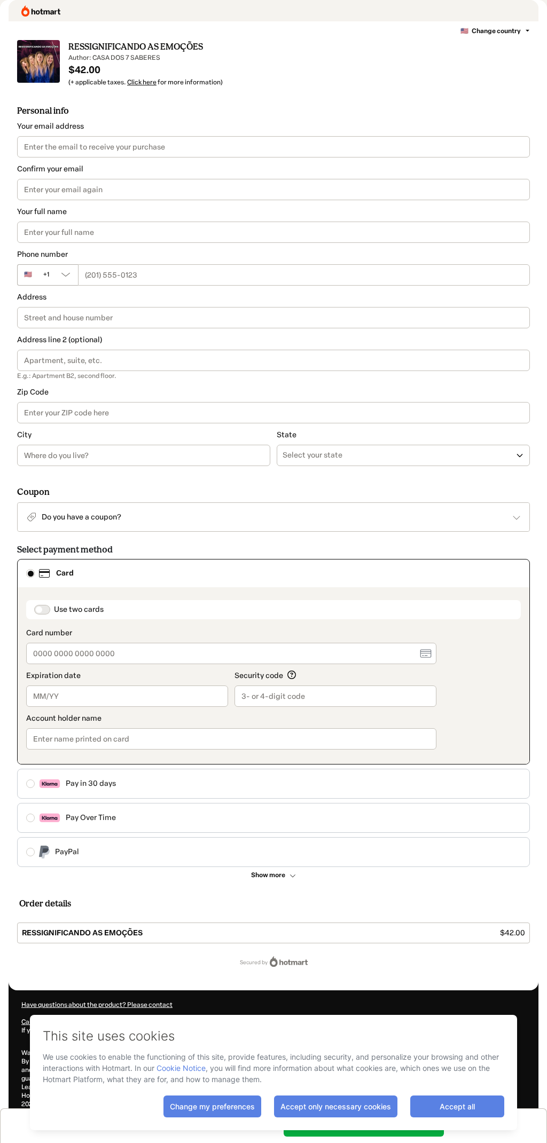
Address (31, 297)
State (286, 434)
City (24, 434)
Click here (142, 82)
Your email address (50, 126)
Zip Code (33, 392)
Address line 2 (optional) (59, 339)
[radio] (30, 573)
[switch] (42, 609)
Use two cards (79, 609)
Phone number (42, 254)
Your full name (42, 211)
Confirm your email (50, 169)
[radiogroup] (273, 713)
